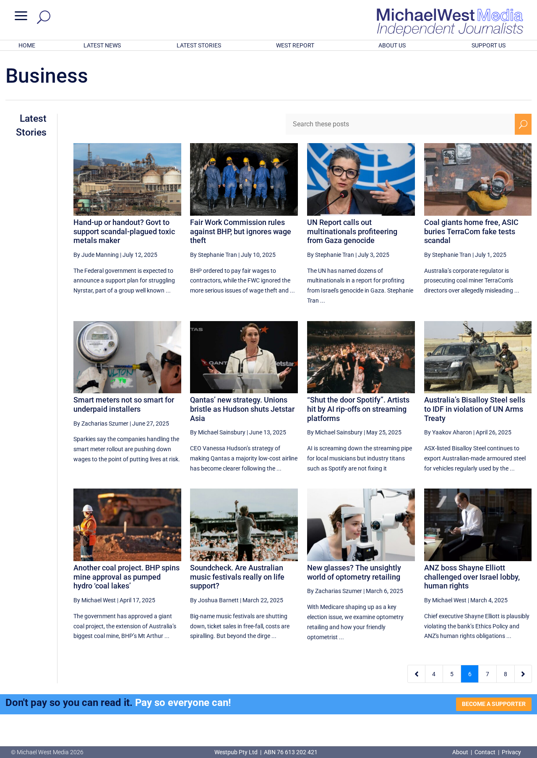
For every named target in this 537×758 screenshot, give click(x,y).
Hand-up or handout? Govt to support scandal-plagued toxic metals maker (124, 231)
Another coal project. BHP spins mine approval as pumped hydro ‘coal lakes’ (126, 576)
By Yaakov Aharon (448, 432)
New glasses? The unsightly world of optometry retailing (354, 572)
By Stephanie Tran (213, 254)
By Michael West (94, 600)
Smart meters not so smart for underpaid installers (123, 404)
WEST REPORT (295, 45)
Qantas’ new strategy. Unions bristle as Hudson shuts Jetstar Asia (242, 408)
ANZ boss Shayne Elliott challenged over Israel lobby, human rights (472, 576)
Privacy (511, 752)
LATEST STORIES (199, 45)
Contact (484, 752)
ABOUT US (392, 45)
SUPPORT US (489, 45)
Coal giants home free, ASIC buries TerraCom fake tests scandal (471, 231)
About (460, 752)
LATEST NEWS (102, 45)
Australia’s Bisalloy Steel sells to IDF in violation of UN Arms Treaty (474, 408)
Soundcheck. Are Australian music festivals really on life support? (237, 576)
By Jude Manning (96, 254)
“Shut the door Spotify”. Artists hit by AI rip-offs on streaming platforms (358, 408)
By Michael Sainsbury (217, 432)
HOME (26, 45)
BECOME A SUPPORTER (494, 703)
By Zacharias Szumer (100, 423)
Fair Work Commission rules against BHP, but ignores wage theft (240, 231)
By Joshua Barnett (214, 600)
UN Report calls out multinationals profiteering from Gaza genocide (352, 231)
